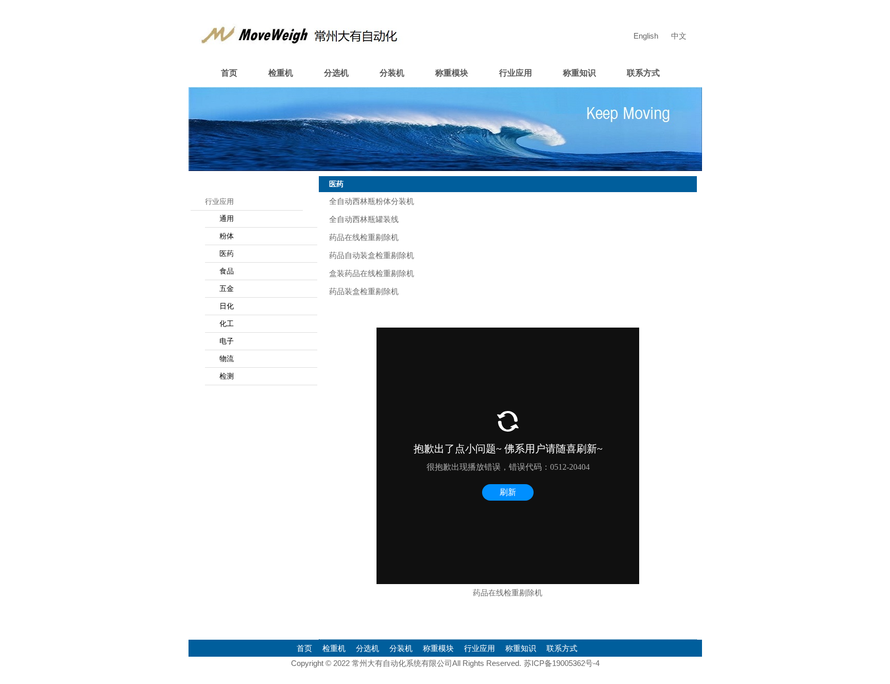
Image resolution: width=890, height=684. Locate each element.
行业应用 (515, 73)
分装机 (392, 73)
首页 (229, 73)
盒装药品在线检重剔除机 (371, 273)
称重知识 (579, 73)
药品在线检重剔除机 (364, 237)
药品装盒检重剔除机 (364, 291)
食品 (226, 271)
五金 (226, 288)
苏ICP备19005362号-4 (562, 663)
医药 (226, 253)
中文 (679, 35)
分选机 (336, 73)
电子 (226, 341)
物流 (226, 358)
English (646, 35)
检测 (226, 376)
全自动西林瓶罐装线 (364, 219)
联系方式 (643, 73)
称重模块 (451, 73)
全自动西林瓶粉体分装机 (371, 201)
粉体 (226, 236)
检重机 (280, 73)
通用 (226, 218)
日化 (226, 306)
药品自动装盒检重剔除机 (371, 255)
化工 (226, 323)
